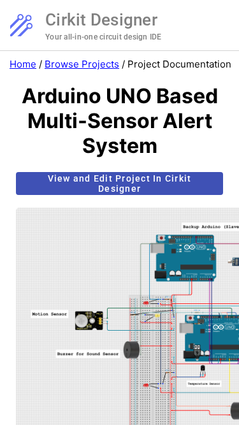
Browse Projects (82, 64)
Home (23, 64)
